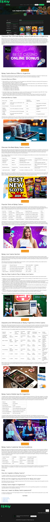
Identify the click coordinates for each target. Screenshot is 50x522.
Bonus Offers (33, 516)
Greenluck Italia (6, 497)
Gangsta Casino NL (6, 498)
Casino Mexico (5, 500)
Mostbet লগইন (5, 499)
